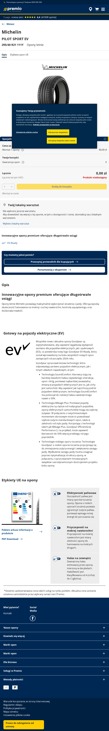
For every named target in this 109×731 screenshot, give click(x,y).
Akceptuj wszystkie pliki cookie (61, 140)
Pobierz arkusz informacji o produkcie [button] (17, 531)
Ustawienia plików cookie (27, 132)
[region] (54, 126)
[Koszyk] (96, 9)
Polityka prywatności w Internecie (46, 125)
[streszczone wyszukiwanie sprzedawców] (90, 9)
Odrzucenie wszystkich (58, 132)
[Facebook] (32, 618)
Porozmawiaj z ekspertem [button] (52, 269)
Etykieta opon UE (19, 54)
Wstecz (10, 24)
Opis (4, 54)
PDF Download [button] (10, 539)
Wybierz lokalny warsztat (16, 223)
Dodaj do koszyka (62, 186)
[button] (103, 9)
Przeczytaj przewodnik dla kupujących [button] (52, 261)
